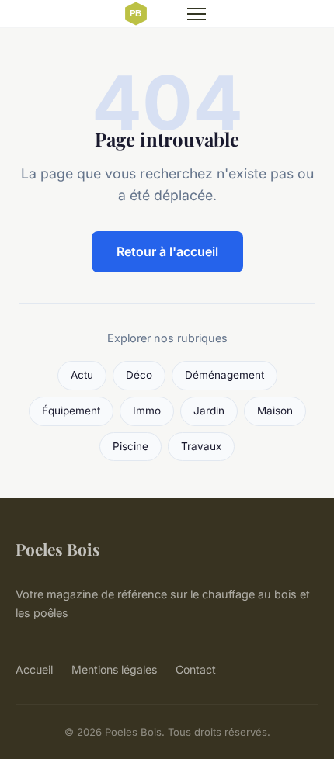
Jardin (208, 410)
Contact (196, 669)
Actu (82, 375)
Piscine (130, 446)
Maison (275, 410)
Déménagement (224, 375)
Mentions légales (114, 669)
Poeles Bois (58, 549)
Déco (139, 375)
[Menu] (196, 14)
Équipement (71, 410)
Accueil (34, 669)
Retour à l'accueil (167, 251)
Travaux (201, 446)
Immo (147, 410)
